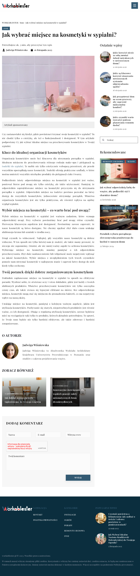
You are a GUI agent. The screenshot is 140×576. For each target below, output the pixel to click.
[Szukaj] (103, 140)
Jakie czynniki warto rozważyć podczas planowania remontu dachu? (123, 121)
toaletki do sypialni (12, 166)
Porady (68, 525)
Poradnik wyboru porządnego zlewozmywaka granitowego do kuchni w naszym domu (116, 237)
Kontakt (38, 514)
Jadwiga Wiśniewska (16, 50)
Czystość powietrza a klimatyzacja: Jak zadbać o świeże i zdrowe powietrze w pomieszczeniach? (121, 519)
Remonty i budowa (74, 530)
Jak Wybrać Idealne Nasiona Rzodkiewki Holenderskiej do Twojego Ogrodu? (121, 538)
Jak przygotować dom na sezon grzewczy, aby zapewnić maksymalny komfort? (123, 102)
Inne (6, 28)
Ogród (68, 520)
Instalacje (70, 514)
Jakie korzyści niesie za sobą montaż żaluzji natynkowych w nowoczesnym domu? (123, 58)
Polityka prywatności (45, 520)
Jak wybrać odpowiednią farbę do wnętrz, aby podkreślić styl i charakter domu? (117, 191)
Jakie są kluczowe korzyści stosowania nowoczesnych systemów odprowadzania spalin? (123, 80)
